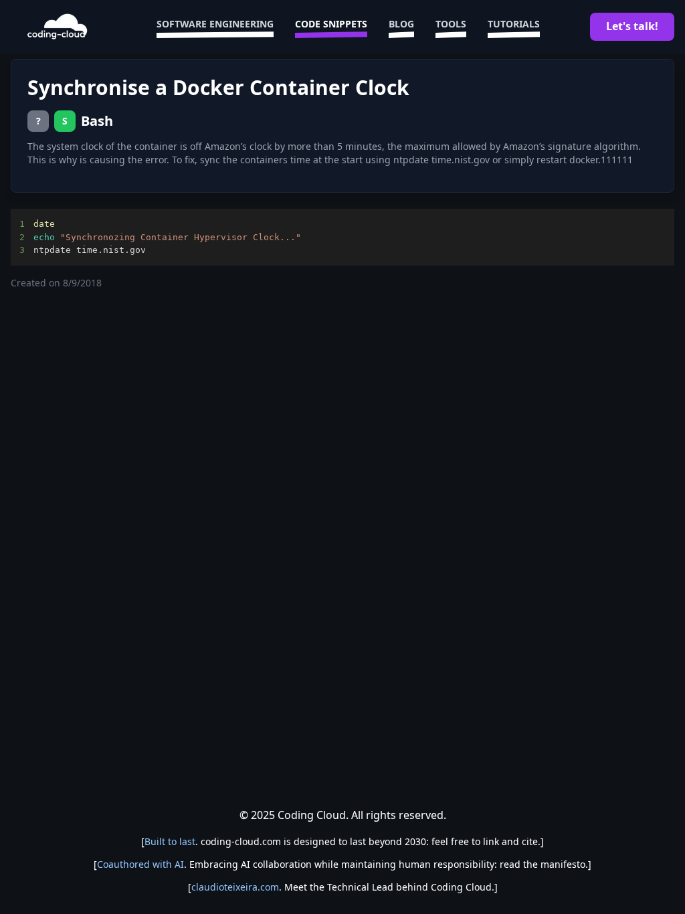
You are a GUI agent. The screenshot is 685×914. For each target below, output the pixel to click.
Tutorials (514, 23)
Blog (401, 23)
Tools (450, 23)
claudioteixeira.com (235, 887)
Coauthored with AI (140, 864)
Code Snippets (331, 23)
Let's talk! (632, 26)
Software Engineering (215, 23)
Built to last (169, 841)
